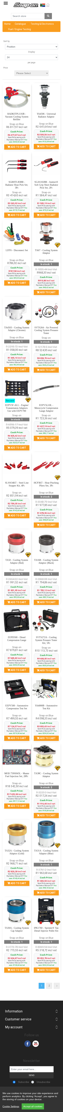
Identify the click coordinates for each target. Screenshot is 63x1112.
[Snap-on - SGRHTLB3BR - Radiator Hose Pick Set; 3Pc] (17, 165)
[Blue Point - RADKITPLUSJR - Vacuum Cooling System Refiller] (17, 97)
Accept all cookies (32, 1106)
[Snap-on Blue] (46, 543)
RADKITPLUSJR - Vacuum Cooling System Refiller (16, 117)
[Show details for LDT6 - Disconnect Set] (17, 233)
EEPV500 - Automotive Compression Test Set (16, 707)
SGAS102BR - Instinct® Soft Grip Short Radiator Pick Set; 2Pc (46, 185)
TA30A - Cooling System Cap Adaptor (17, 929)
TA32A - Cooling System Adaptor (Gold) (17, 852)
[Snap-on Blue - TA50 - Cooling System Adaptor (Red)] (17, 543)
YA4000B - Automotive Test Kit (46, 707)
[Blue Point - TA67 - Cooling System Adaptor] (46, 233)
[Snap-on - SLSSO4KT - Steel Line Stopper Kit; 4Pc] (17, 466)
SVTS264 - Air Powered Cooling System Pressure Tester (46, 330)
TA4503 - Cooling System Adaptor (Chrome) (16, 329)
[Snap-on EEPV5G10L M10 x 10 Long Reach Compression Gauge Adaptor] (46, 388)
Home (7, 23)
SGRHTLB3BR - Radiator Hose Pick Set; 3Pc (16, 185)
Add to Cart (18, 147)
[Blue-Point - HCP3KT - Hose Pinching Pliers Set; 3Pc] (46, 466)
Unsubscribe (43, 1082)
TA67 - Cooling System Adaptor (46, 251)
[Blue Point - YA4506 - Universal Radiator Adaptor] (46, 97)
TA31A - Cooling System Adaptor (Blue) (46, 852)
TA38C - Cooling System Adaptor (46, 775)
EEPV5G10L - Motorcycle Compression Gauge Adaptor (46, 408)
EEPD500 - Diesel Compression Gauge (16, 638)
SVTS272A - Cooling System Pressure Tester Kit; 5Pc (46, 640)
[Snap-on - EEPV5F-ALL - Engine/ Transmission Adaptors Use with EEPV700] (17, 388)
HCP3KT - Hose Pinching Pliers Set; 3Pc (46, 484)
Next (57, 986)
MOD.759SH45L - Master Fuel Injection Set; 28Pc (16, 775)
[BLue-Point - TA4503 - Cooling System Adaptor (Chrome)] (17, 311)
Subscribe (23, 1082)
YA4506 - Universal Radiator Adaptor (46, 115)
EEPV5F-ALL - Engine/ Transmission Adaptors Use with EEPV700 (17, 408)
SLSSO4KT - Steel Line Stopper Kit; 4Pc (17, 484)
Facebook (27, 1043)
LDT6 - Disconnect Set (17, 250)
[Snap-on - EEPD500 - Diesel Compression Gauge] (17, 621)
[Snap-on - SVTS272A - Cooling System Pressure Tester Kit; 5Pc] (46, 621)
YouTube (35, 1043)
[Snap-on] (17, 689)
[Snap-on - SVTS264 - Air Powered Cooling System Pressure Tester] (46, 311)
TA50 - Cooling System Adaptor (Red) (16, 561)
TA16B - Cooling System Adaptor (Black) (46, 561)
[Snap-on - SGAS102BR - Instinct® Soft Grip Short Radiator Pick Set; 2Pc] (46, 165)
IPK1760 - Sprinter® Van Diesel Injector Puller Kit (46, 929)
